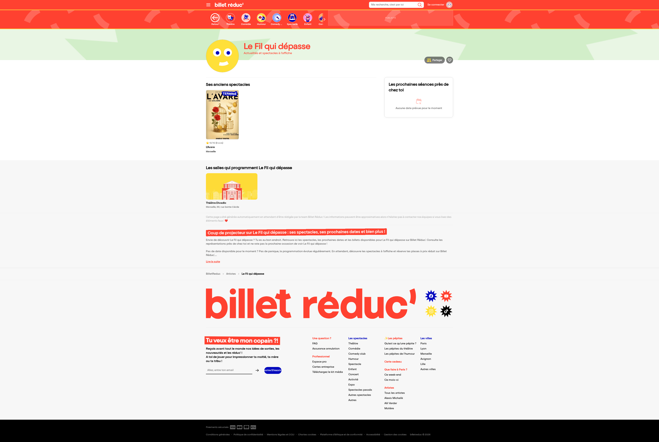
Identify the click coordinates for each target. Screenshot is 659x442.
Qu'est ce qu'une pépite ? (400, 343)
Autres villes (428, 369)
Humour (353, 359)
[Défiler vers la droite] (324, 19)
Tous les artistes (394, 393)
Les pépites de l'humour (399, 353)
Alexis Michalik (393, 398)
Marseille (426, 353)
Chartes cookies (307, 434)
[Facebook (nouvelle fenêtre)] (431, 296)
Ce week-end (392, 374)
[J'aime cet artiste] (449, 60)
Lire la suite (213, 261)
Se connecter (435, 4)
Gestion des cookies (395, 434)
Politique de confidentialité (248, 434)
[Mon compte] (449, 5)
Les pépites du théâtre (398, 348)
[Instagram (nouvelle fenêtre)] (431, 311)
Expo (351, 384)
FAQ (314, 343)
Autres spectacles (359, 395)
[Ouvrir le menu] (209, 5)
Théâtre (353, 343)
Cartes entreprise (323, 367)
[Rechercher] (420, 5)
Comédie (354, 348)
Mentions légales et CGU (280, 434)
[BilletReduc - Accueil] (229, 5)
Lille (422, 364)
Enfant (352, 369)
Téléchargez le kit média (327, 372)
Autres (352, 400)
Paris (423, 343)
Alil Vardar (390, 403)
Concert (353, 374)
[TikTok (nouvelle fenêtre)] (446, 311)
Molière (389, 408)
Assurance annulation (325, 348)
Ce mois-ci (391, 380)
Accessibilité (373, 434)
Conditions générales (218, 434)
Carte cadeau (393, 361)
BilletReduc (213, 274)
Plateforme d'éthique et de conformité (341, 434)
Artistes (231, 274)
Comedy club (357, 353)
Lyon (423, 348)
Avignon (425, 359)
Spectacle (354, 364)
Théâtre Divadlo (216, 203)
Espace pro (319, 361)
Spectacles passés (360, 390)
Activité (353, 379)
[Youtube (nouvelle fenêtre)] (446, 296)
